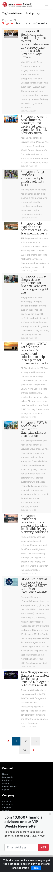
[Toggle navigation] (46, 4)
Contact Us (7, 804)
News (5, 774)
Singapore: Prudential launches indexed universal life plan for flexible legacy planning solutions (34, 524)
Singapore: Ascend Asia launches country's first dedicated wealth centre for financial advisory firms (35, 125)
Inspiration (7, 780)
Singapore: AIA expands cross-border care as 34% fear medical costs (34, 228)
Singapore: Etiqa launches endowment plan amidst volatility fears (33, 178)
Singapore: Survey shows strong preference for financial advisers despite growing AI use (34, 284)
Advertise (6, 807)
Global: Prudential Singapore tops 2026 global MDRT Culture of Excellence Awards (34, 585)
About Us (6, 801)
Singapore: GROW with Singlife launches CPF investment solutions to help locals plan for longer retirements (34, 353)
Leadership (7, 777)
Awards (5, 783)
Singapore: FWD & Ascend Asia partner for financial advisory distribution (34, 429)
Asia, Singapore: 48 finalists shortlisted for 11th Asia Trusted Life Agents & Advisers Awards (35, 678)
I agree (36, 868)
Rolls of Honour (9, 786)
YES (43, 847)
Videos (5, 789)
